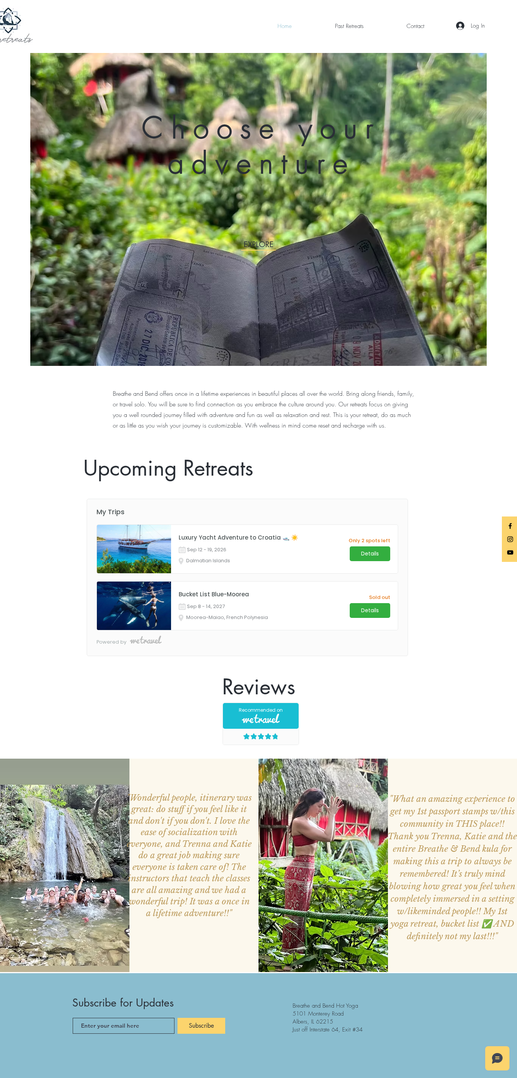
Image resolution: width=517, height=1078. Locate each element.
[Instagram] (510, 539)
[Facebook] (510, 526)
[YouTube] (510, 552)
